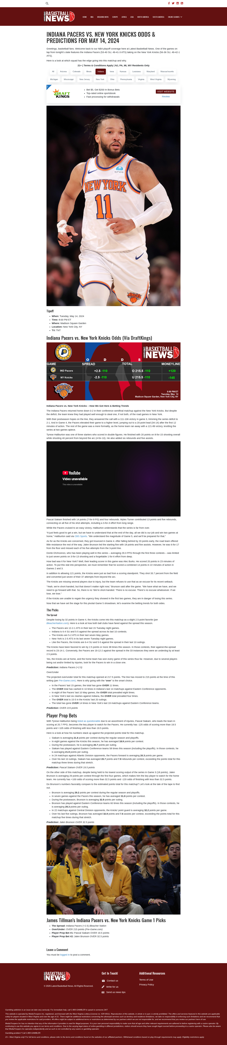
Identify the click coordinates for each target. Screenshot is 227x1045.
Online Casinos (173, 16)
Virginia (141, 79)
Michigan (54, 79)
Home (85, 16)
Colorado (76, 71)
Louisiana (136, 71)
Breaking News (103, 16)
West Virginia (155, 79)
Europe (115, 16)
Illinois (89, 71)
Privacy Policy (146, 984)
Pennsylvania (126, 79)
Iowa (112, 71)
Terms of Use (146, 979)
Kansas (123, 71)
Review (166, 96)
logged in (65, 954)
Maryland (151, 71)
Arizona (63, 71)
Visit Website (165, 91)
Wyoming (171, 79)
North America (143, 16)
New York (100, 79)
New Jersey (84, 79)
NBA (92, 16)
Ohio (112, 79)
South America (158, 16)
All (53, 71)
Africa (124, 16)
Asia (132, 16)
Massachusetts (167, 71)
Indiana (101, 71)
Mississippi (68, 79)
